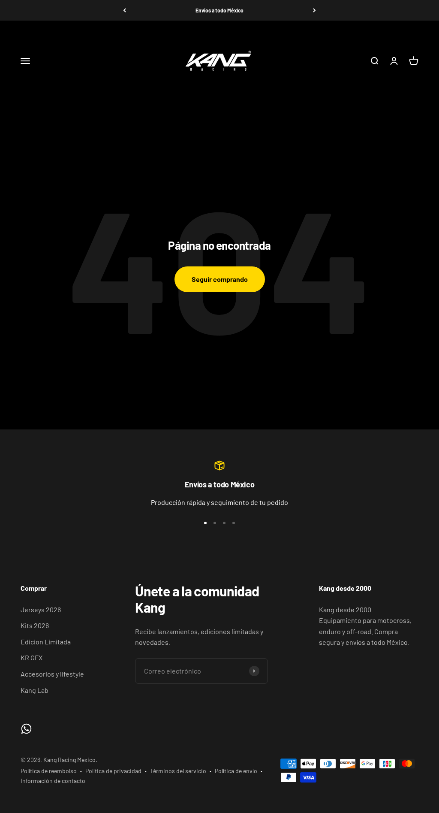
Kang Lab (34, 690)
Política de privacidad (113, 770)
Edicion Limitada (46, 642)
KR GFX (31, 657)
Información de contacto (53, 780)
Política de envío (236, 770)
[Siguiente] (314, 10)
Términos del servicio (178, 770)
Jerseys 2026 (41, 609)
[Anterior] (124, 10)
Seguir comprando (220, 279)
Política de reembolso (49, 770)
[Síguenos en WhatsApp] (26, 728)
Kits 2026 (35, 625)
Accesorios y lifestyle (52, 674)
